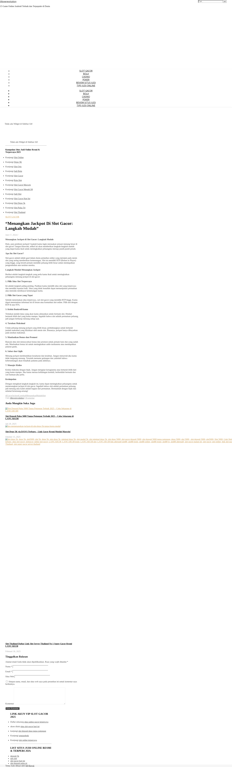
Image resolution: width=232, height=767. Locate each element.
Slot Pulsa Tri (19, 208)
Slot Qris (17, 166)
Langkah (22, 395)
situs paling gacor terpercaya (36, 722)
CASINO (86, 76)
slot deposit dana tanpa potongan (32, 731)
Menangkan (31, 395)
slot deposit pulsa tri (18, 763)
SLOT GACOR (86, 70)
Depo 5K (18, 162)
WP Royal (29, 766)
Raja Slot (18, 180)
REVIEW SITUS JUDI (86, 82)
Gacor (9, 395)
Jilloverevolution (8, 1)
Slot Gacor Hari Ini (22, 198)
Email (8, 671)
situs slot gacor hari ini (30, 726)
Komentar (9, 703)
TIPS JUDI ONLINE (86, 85)
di (6, 395)
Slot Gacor (18, 176)
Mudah (39, 395)
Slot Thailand (19, 212)
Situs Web (9, 676)
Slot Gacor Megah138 (23, 189)
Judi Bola (18, 171)
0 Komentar (29, 398)
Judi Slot (17, 194)
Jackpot (15, 395)
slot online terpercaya (28, 740)
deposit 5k (14, 756)
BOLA (86, 73)
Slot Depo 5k (19, 203)
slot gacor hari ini (17, 761)
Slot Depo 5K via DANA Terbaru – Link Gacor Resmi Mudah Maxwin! (38, 431)
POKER (86, 79)
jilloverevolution (17, 398)
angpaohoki (24, 735)
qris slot (13, 758)
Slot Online (19, 157)
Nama (8, 666)
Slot (44, 395)
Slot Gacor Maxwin (22, 185)
